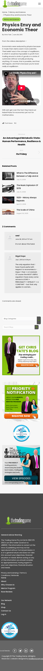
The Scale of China (25, 210)
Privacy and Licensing (9, 573)
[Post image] (8, 176)
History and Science (11, 19)
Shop (3, 607)
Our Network (6, 600)
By (6, 35)
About (3, 581)
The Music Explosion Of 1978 (27, 187)
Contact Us (6, 611)
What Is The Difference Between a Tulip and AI (27, 174)
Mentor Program (8, 588)
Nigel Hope (20, 256)
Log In (3, 614)
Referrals (15, 575)
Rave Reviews (6, 592)
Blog (3, 604)
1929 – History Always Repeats (26, 199)
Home (3, 578)
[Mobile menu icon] (39, 3)
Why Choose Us (7, 585)
